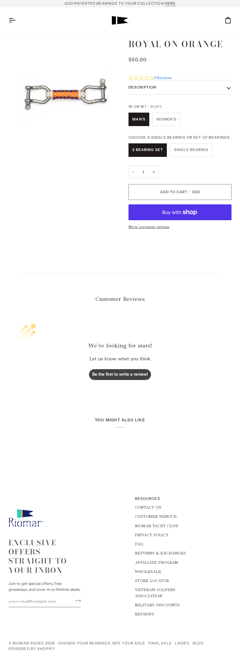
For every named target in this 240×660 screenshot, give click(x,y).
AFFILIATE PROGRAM (156, 562)
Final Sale (160, 643)
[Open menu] (17, 20)
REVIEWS (144, 614)
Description (142, 87)
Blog (198, 643)
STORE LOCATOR (152, 580)
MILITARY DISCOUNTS (157, 605)
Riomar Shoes (28, 643)
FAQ (139, 544)
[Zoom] (19, 140)
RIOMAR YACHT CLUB (156, 525)
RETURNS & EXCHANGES (160, 553)
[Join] (76, 600)
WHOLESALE (148, 571)
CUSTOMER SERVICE (156, 516)
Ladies (182, 643)
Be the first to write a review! (120, 374)
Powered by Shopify (31, 649)
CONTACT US (148, 507)
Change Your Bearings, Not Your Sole (101, 643)
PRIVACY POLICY (152, 534)
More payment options (148, 226)
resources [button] (147, 498)
